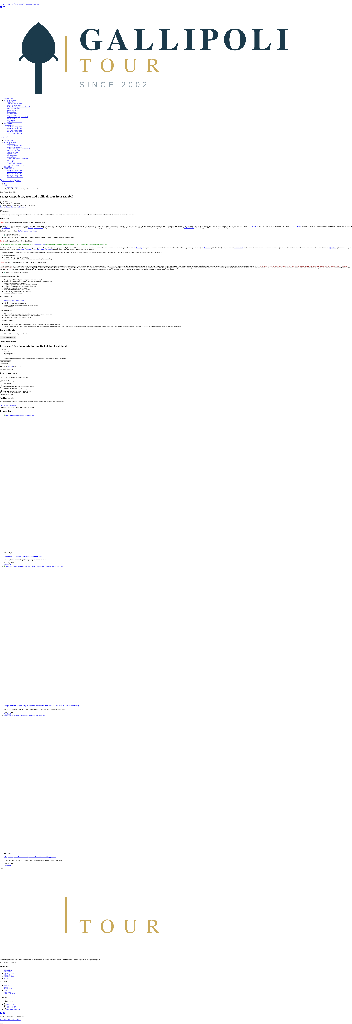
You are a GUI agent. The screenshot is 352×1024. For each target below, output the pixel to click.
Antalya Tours (11, 115)
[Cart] (8, 137)
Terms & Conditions (9, 993)
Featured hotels (15, 207)
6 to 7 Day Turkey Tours (14, 130)
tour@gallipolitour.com (13, 1009)
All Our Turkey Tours (10, 100)
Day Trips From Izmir (17, 165)
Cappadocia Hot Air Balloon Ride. (14, 300)
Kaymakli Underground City (26, 249)
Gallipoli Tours (8, 123)
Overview (3, 207)
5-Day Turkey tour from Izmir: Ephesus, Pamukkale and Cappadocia (30, 857)
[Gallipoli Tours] (176, 95)
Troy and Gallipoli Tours (14, 103)
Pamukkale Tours (12, 113)
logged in (10, 366)
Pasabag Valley (296, 226)
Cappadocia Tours (12, 110)
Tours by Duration (9, 125)
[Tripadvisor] (4, 7)
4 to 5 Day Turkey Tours (14, 128)
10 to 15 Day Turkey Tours (15, 133)
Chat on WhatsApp (8, 181)
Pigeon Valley (333, 248)
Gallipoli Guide (8, 98)
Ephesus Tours (11, 112)
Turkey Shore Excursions (14, 122)
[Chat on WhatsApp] (1, 2)
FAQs (5, 990)
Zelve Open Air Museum (35, 228)
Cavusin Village (238, 248)
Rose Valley (207, 248)
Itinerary (8, 207)
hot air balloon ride (39, 244)
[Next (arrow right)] (2, 1023)
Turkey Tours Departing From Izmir (17, 117)
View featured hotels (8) (8, 337)
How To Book (8, 989)
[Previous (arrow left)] (0, 1023)
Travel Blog (7, 992)
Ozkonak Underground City (45, 249)
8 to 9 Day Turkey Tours (14, 131)
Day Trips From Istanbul (14, 105)
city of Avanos (6, 228)
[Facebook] (1, 7)
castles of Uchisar (189, 228)
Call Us (18, 181)
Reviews (23, 207)
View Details (7, 564)
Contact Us (3, 137)
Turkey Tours (11, 102)
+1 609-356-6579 (11, 1007)
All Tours (6, 978)
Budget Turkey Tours (13, 108)
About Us (6, 985)
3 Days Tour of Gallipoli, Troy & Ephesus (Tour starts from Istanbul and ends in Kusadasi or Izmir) (41, 706)
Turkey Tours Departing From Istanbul (18, 107)
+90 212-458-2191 (11, 1004)
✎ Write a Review (5, 361)
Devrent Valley (254, 226)
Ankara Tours (11, 120)
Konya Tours (11, 118)
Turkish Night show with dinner (27, 231)
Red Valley (139, 248)
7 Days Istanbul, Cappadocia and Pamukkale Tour (23, 556)
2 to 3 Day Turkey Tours (14, 127)
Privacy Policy (16, 1020)
